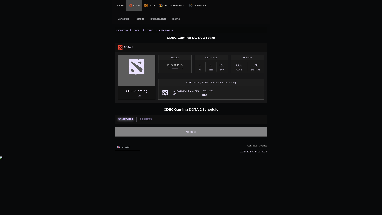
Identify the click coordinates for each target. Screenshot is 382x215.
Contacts (252, 145)
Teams (176, 18)
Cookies (263, 145)
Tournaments (158, 18)
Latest (120, 5)
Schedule (123, 18)
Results (139, 18)
